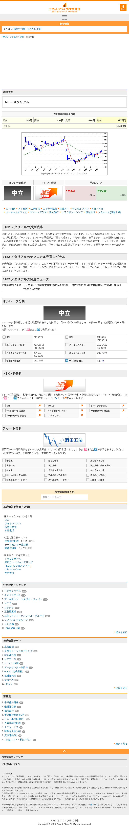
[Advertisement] (64, 63)
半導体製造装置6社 (14, 714)
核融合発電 (10, 527)
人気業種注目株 (12, 723)
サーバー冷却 (11, 663)
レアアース (10, 659)
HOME (5, 37)
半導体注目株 (12, 541)
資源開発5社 (10, 735)
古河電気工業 (13, 628)
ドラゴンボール (13, 558)
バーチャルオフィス (16, 212)
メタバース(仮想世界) (109, 212)
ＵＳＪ (9, 684)
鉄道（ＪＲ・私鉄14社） (19, 739)
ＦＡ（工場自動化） (15, 718)
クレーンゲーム (13, 569)
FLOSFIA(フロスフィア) (17, 565)
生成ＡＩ (64, 208)
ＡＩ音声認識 (50, 208)
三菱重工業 (10, 611)
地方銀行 (9, 710)
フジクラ (9, 607)
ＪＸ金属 (9, 624)
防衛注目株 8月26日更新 (27, 29)
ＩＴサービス (11, 727)
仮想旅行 (90, 212)
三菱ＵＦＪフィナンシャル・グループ (24, 615)
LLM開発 (35, 208)
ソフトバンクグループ (16, 619)
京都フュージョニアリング (19, 562)
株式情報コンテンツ (12, 757)
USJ (7, 520)
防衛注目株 (10, 548)
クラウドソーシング (72, 212)
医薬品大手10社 (12, 731)
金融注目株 (10, 706)
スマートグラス (38, 212)
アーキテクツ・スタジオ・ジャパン (23, 599)
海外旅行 (54, 212)
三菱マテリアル (12, 591)
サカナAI (9, 572)
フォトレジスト (13, 523)
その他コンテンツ (11, 763)
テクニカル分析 (17, 37)
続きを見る (121, 632)
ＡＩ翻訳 (23, 208)
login (123, 9)
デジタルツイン (80, 208)
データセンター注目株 (16, 544)
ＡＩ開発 (10, 208)
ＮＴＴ (7, 603)
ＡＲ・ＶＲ (97, 208)
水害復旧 (9, 530)
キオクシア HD (12, 595)
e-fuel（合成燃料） (14, 671)
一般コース (93, 805)
